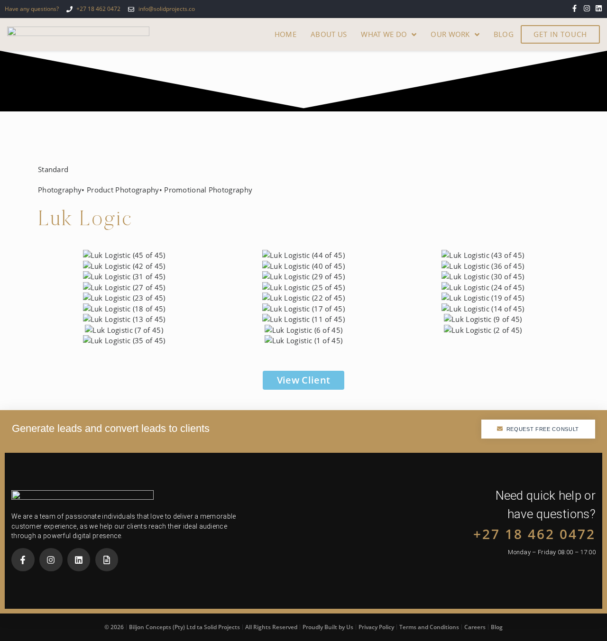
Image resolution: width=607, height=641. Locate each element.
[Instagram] (586, 8)
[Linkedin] (598, 8)
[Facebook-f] (574, 8)
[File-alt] (107, 559)
